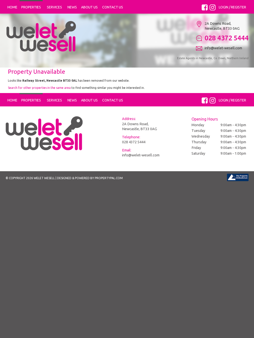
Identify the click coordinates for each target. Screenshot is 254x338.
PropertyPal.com (109, 178)
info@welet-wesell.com (140, 155)
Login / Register (232, 7)
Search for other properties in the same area (39, 87)
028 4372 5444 (133, 142)
